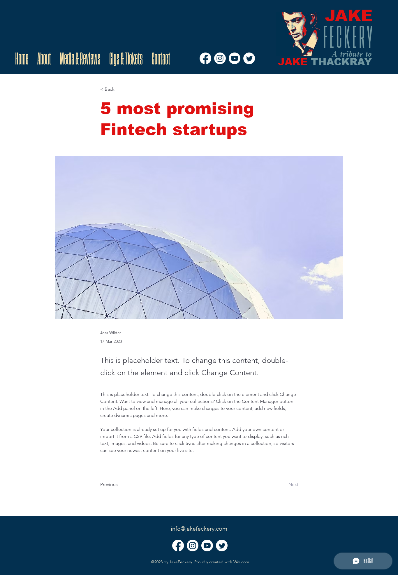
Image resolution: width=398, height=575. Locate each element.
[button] (119, 89)
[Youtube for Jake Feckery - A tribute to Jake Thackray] (234, 58)
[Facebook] (205, 58)
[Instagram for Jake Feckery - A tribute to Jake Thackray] (220, 58)
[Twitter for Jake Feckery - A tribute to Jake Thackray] (249, 58)
